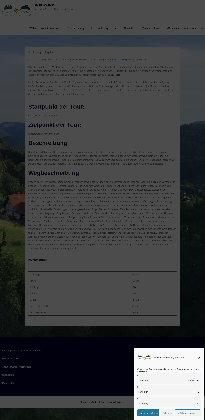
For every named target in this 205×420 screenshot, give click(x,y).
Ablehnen (167, 412)
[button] (199, 357)
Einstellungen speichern (187, 412)
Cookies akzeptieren (148, 412)
